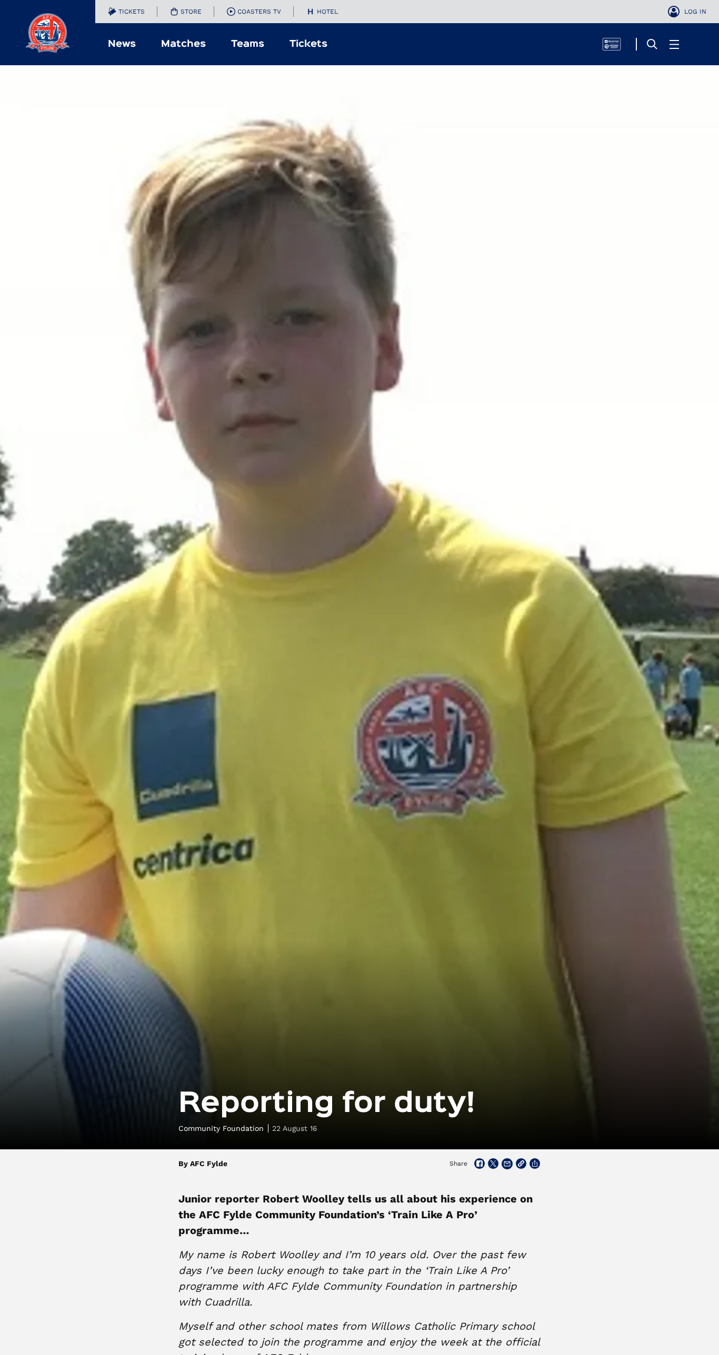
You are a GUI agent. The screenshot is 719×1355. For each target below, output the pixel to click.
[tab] (126, 11)
